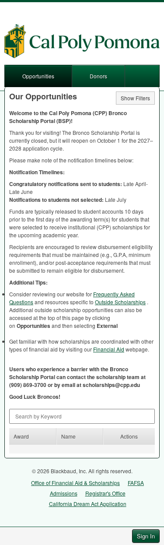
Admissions (63, 493)
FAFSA (136, 482)
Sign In (146, 536)
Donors (98, 76)
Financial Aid (108, 349)
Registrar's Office (105, 493)
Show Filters (135, 98)
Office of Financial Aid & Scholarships (75, 482)
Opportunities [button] (38, 76)
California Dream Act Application (87, 503)
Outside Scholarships (120, 302)
